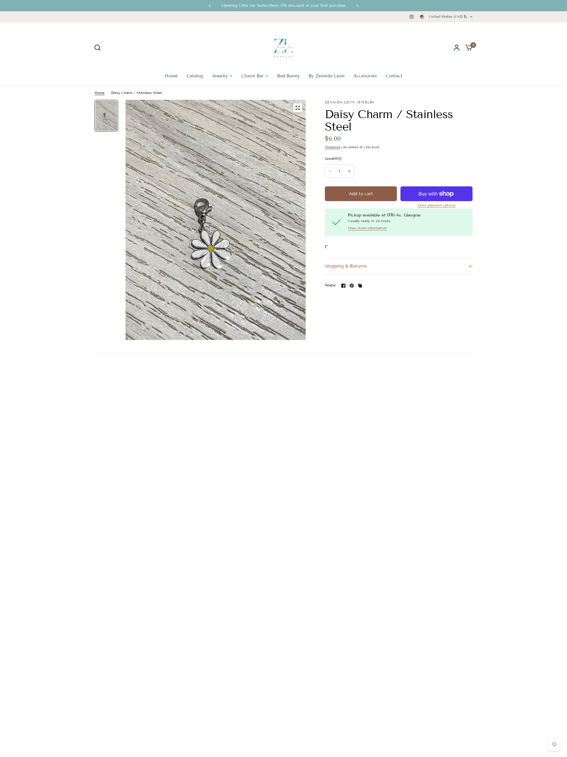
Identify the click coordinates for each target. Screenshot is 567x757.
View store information (367, 228)
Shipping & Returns (346, 266)
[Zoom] (297, 107)
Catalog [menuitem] (195, 76)
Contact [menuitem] (394, 76)
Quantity (333, 158)
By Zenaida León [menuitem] (327, 76)
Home (99, 92)
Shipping (332, 147)
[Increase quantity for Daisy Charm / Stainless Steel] (349, 171)
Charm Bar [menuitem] (252, 76)
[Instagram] (412, 17)
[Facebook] (343, 285)
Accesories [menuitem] (365, 76)
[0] (467, 47)
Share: (330, 285)
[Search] (98, 48)
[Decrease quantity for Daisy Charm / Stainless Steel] (330, 171)
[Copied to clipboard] (360, 285)
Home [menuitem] (171, 76)
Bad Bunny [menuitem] (288, 76)
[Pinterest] (351, 285)
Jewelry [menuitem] (220, 76)
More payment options (436, 205)
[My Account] (456, 47)
